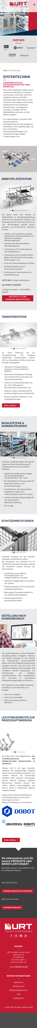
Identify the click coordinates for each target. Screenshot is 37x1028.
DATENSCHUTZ (18, 986)
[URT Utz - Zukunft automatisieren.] (19, 4)
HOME (5, 70)
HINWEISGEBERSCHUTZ (18, 990)
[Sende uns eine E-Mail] (25, 936)
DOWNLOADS (18, 998)
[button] (34, 4)
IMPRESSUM (18, 982)
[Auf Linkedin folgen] (21, 936)
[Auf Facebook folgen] (11, 936)
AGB (18, 994)
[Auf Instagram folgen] (16, 936)
